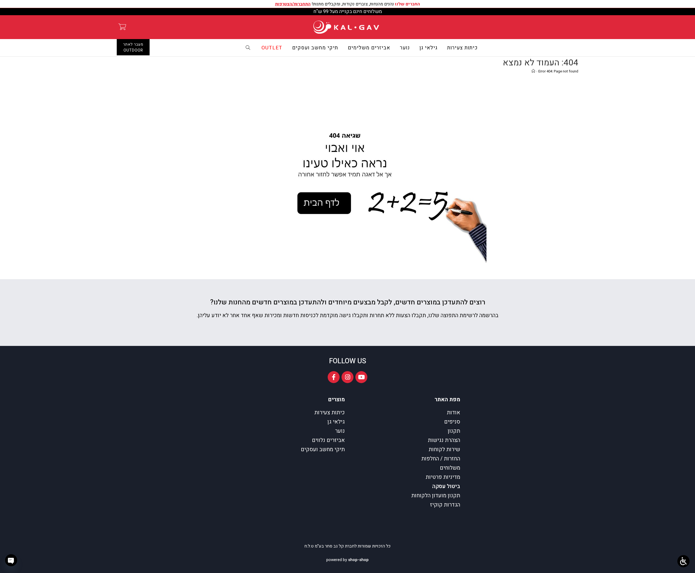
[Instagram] (347, 377)
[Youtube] (361, 377)
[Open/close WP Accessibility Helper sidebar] (683, 561)
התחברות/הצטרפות (293, 4)
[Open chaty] (11, 560)
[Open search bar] (248, 47)
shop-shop (358, 560)
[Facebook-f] (334, 377)
